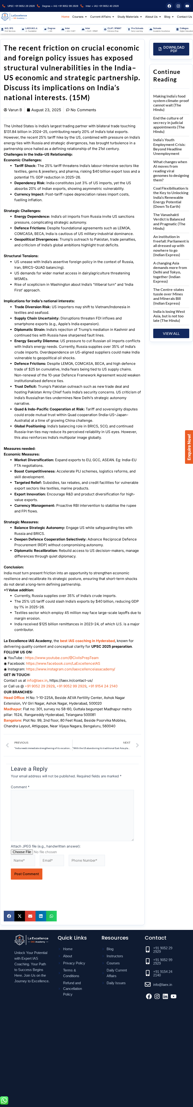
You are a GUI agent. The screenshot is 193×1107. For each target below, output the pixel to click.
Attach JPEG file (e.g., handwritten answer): (45, 846)
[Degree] (45, 29)
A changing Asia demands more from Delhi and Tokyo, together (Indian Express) (170, 272)
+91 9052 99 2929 (71, 686)
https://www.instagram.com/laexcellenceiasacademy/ (70, 669)
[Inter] (62, 29)
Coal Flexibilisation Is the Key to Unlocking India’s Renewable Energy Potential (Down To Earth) (170, 197)
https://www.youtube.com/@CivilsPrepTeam (62, 658)
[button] (9, 916)
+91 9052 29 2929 (40, 686)
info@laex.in (37, 680)
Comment (20, 787)
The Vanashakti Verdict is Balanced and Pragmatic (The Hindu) (169, 221)
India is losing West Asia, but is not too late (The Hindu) (169, 316)
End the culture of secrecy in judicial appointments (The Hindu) (169, 125)
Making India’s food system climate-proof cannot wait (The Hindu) (171, 103)
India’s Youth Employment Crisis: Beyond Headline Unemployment (169, 146)
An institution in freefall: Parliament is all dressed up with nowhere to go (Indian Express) (171, 245)
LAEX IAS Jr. (31, 28)
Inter (67, 28)
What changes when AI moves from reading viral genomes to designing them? (171, 170)
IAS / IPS (9, 28)
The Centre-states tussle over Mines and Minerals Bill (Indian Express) (168, 296)
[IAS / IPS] (2, 29)
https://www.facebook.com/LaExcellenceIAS (63, 663)
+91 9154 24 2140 (102, 686)
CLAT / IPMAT (114, 28)
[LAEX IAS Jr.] (23, 29)
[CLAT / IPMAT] (105, 29)
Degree (51, 28)
